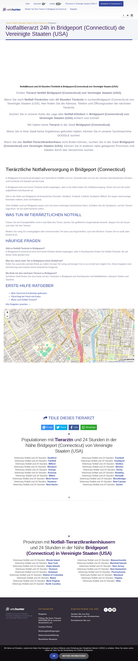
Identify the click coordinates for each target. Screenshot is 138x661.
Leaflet (110, 361)
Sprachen (39, 4)
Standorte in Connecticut (110, 4)
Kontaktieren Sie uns (80, 620)
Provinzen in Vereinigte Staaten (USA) (80, 4)
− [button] (7, 316)
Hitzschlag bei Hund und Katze (26, 296)
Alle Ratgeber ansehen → (18, 304)
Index (27, 4)
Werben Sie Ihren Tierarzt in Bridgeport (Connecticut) (45, 9)
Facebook (123, 15)
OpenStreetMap (120, 361)
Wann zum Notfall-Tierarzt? (24, 300)
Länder (55, 4)
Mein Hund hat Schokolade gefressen (29, 293)
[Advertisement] (69, 63)
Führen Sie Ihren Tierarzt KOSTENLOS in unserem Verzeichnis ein (49, 620)
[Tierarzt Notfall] (11, 9)
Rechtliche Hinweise (47, 639)
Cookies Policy (45, 627)
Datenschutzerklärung (48, 635)
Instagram (132, 15)
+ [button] (7, 312)
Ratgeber (73, 9)
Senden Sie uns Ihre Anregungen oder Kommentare (85, 615)
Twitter (128, 15)
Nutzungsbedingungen (49, 631)
